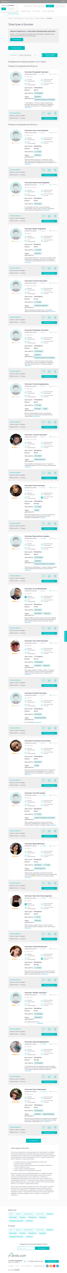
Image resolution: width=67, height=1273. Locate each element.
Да (4, 9)
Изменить (11, 9)
